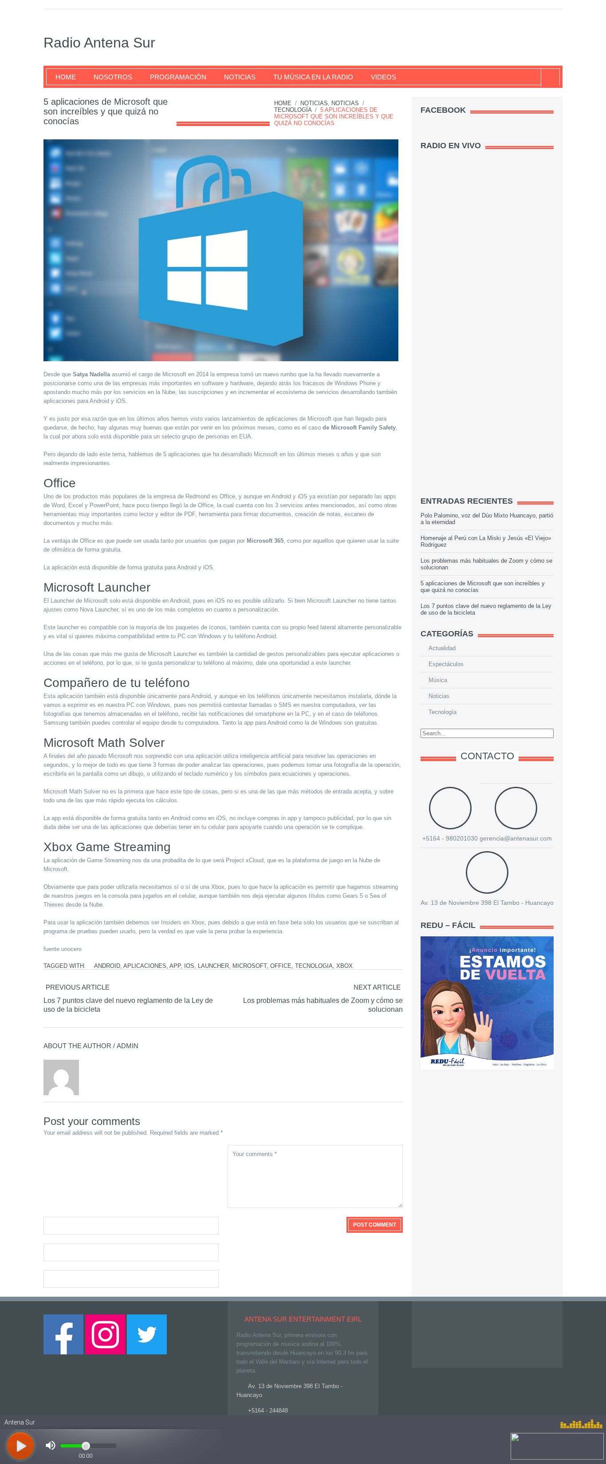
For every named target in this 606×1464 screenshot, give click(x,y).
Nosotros (113, 77)
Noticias (240, 77)
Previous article (78, 987)
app (175, 966)
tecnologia (314, 966)
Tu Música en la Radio (313, 77)
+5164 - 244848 (268, 1410)
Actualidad (442, 648)
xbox (344, 966)
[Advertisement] (487, 349)
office (280, 966)
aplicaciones (144, 966)
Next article (377, 987)
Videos (383, 77)
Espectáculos (446, 664)
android (107, 966)
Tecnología (292, 110)
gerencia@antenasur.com (516, 838)
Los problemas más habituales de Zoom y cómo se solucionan (323, 1005)
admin (127, 1046)
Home (65, 77)
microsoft (249, 966)
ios (189, 966)
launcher (213, 966)
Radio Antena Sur (99, 43)
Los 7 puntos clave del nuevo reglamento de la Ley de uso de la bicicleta (128, 1005)
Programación (178, 77)
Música (438, 680)
